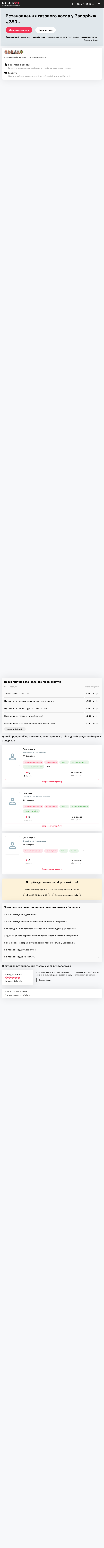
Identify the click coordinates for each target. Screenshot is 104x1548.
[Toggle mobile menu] (99, 4)
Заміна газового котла (15, 693)
